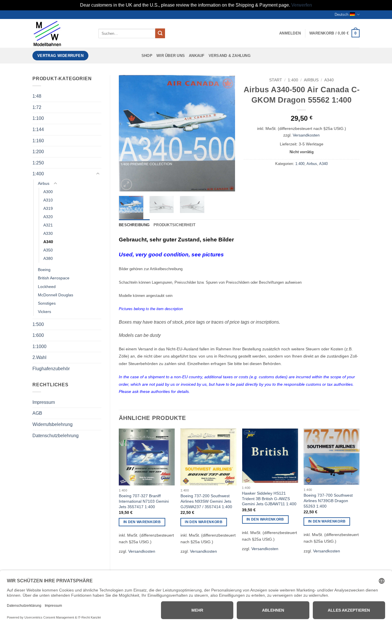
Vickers (44, 311)
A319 (48, 208)
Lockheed (47, 286)
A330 (48, 233)
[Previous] (128, 133)
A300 (48, 191)
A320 (48, 216)
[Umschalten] (97, 173)
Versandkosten (306, 135)
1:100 (38, 118)
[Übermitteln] (160, 33)
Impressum (43, 402)
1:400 (38, 173)
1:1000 (39, 346)
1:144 (38, 129)
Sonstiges (47, 303)
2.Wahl (39, 357)
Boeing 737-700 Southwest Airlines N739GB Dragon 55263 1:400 (328, 500)
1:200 (38, 151)
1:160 (38, 140)
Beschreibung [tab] (134, 225)
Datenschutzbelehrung (55, 435)
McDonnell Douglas (55, 295)
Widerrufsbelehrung (52, 424)
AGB (37, 413)
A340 (48, 241)
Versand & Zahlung (230, 55)
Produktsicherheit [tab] (174, 225)
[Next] (225, 133)
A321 (48, 225)
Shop (146, 55)
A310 (48, 200)
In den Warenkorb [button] (142, 522)
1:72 (36, 107)
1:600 (38, 335)
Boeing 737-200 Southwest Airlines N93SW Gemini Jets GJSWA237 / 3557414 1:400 (206, 501)
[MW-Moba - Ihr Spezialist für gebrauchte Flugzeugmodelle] (61, 33)
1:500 (38, 324)
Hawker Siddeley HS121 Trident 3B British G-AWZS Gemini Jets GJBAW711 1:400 (269, 498)
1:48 (36, 96)
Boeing (44, 269)
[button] (290, 33)
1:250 (38, 162)
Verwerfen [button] (301, 5)
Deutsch (341, 14)
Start (275, 80)
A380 (48, 258)
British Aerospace (53, 278)
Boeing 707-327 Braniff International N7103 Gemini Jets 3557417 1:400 (144, 501)
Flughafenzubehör (51, 368)
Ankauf (197, 55)
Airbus (43, 183)
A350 (48, 250)
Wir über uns (170, 55)
